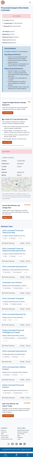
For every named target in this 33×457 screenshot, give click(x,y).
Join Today (7, 142)
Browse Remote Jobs (6, 439)
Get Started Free (8, 415)
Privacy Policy (4, 435)
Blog (18, 435)
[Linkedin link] (24, 444)
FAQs (2, 433)
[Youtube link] (20, 444)
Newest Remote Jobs (23, 430)
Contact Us (4, 432)
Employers (20, 437)
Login (18, 439)
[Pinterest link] (16, 444)
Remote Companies (22, 432)
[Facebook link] (12, 444)
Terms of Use (4, 437)
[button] (28, 243)
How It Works (21, 433)
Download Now (7, 112)
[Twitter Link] (8, 444)
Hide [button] (23, 243)
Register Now (7, 217)
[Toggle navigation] (30, 2)
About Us (3, 430)
